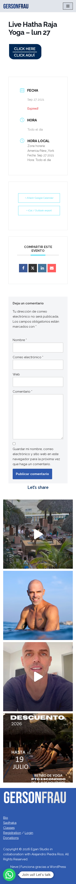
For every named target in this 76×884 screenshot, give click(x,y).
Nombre (20, 340)
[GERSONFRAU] (15, 6)
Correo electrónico (28, 357)
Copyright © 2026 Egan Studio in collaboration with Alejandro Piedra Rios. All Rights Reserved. (36, 854)
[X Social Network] (32, 268)
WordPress (58, 867)
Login (29, 833)
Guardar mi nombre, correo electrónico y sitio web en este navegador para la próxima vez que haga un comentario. (36, 456)
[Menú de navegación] (68, 6)
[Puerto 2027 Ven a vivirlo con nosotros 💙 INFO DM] (38, 534)
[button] (9, 874)
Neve (14, 867)
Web (16, 374)
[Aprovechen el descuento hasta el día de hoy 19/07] (38, 676)
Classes (9, 828)
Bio (5, 818)
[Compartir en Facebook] (23, 268)
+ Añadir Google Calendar (39, 197)
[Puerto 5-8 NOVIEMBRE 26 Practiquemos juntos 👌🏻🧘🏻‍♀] (38, 748)
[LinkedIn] (42, 268)
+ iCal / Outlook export (39, 210)
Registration (12, 833)
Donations (11, 838)
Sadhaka (9, 823)
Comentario (22, 391)
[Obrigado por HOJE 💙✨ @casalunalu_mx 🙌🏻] (38, 605)
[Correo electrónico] (52, 268)
